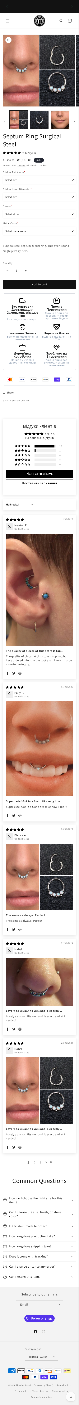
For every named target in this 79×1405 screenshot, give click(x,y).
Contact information (41, 1397)
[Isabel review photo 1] (39, 982)
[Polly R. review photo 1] (39, 748)
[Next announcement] (72, 6)
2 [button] (34, 1162)
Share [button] (10, 392)
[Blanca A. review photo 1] (39, 876)
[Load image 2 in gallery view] (39, 119)
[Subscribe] (58, 1304)
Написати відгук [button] (39, 474)
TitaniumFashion (24, 1385)
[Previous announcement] (7, 6)
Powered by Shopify (44, 1385)
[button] (7, 21)
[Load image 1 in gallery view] (18, 119)
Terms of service (40, 1391)
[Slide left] (4, 121)
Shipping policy (60, 1391)
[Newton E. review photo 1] (39, 590)
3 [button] (41, 1162)
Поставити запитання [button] (39, 483)
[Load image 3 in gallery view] (60, 119)
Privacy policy (22, 1391)
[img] (15, 520)
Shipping (21, 165)
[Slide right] (75, 121)
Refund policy (64, 1385)
